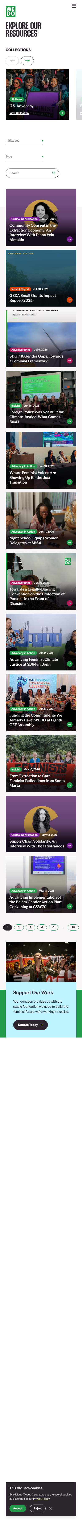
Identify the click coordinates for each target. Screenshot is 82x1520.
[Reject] (50, 1508)
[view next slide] (27, 60)
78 (73, 927)
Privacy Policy (41, 1498)
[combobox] (6, 140)
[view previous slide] (12, 60)
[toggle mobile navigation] (74, 5)
